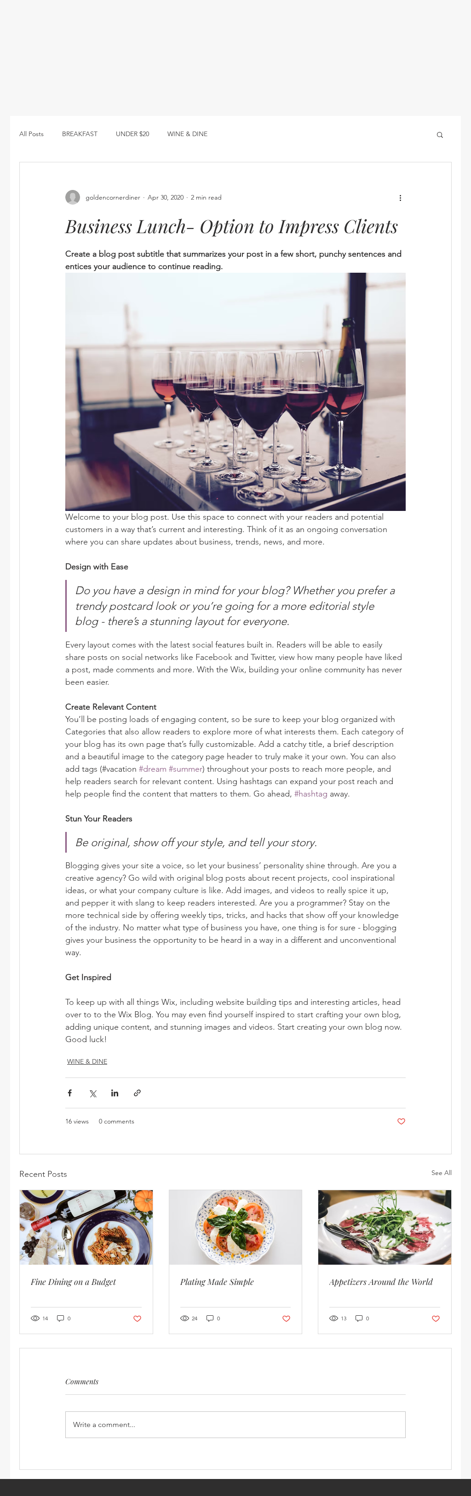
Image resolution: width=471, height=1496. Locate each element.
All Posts (31, 134)
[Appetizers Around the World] (384, 1227)
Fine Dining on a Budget (73, 1281)
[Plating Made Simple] (235, 1227)
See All (441, 1173)
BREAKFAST (80, 134)
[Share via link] (137, 1093)
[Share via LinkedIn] (114, 1093)
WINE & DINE (187, 134)
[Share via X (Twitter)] (92, 1093)
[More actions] (400, 197)
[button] (440, 134)
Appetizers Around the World (381, 1281)
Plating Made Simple (217, 1281)
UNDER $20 (132, 134)
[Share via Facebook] (69, 1093)
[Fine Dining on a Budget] (86, 1227)
